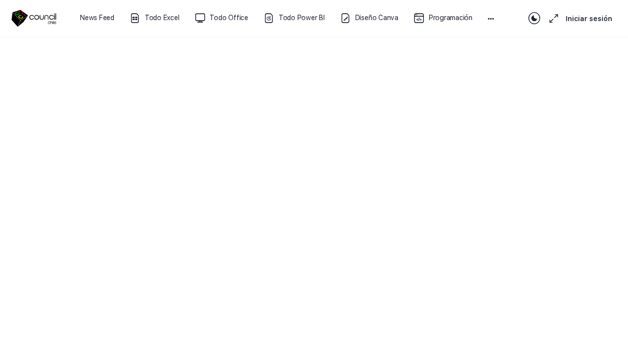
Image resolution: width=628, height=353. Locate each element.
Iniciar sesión (589, 19)
